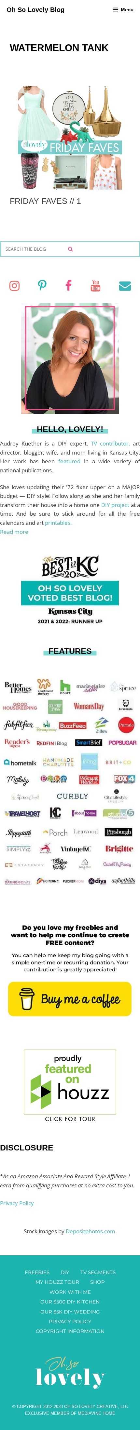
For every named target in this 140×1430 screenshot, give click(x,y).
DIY (65, 1272)
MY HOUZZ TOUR (57, 1282)
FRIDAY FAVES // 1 (45, 200)
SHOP (97, 1282)
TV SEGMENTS (98, 1272)
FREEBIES (37, 1272)
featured (71, 461)
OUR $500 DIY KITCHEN (70, 1302)
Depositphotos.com (90, 1231)
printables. (58, 522)
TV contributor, (112, 443)
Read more (14, 531)
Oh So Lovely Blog (35, 9)
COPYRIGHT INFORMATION (70, 1331)
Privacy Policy (17, 1203)
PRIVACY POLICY (70, 1321)
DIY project (116, 505)
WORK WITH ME (70, 1292)
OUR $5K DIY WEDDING (70, 1312)
